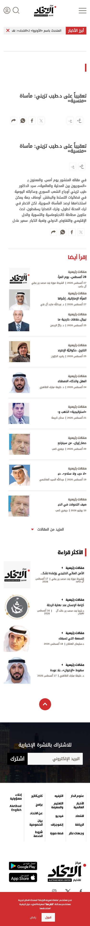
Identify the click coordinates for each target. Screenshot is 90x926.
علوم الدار (77, 796)
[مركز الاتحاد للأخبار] (45, 10)
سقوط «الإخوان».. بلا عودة (67, 670)
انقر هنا (49, 904)
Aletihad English (16, 808)
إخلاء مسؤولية (16, 797)
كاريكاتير (36, 796)
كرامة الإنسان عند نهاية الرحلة (65, 605)
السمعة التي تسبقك (71, 638)
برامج (39, 805)
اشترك (17, 759)
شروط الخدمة (38, 834)
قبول (48, 917)
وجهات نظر (76, 833)
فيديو (59, 816)
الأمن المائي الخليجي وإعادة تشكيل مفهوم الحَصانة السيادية (62, 573)
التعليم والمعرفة (57, 805)
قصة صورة (56, 833)
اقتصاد (79, 816)
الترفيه (59, 796)
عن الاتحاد (36, 813)
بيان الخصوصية (36, 823)
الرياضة (79, 825)
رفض (33, 917)
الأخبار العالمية (79, 805)
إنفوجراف (57, 825)
